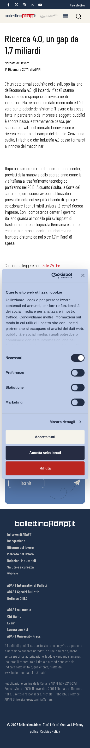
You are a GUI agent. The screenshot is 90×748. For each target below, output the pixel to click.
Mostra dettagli (62, 422)
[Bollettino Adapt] (31, 16)
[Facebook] (8, 5)
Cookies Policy (50, 731)
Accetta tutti (45, 437)
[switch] (77, 373)
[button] (78, 16)
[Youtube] (40, 5)
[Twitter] (16, 5)
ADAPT (37, 69)
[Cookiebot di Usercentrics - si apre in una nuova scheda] (53, 276)
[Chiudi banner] (82, 275)
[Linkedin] (32, 5)
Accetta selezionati (45, 453)
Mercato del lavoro (17, 62)
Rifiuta (45, 468)
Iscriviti (26, 483)
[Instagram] (24, 5)
